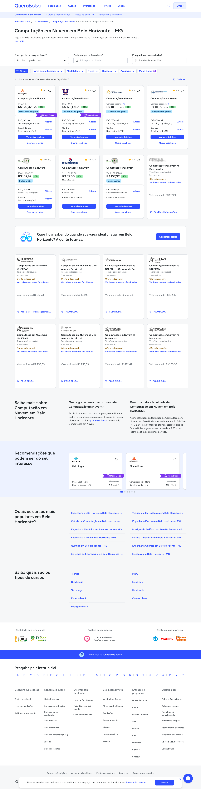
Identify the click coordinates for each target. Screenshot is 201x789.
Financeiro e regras (171, 720)
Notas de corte (82, 14)
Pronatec (136, 742)
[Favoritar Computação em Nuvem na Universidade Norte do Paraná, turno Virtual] (94, 91)
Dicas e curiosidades (113, 706)
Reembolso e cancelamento (168, 713)
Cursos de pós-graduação (51, 713)
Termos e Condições (57, 773)
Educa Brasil (168, 748)
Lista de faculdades (83, 700)
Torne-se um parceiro (143, 773)
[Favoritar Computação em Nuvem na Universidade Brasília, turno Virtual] (50, 160)
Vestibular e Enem (112, 699)
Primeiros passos (170, 706)
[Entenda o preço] (124, 104)
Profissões (108, 713)
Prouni (135, 728)
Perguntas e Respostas (110, 14)
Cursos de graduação (54, 706)
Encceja (136, 756)
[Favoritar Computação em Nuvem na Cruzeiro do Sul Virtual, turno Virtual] (182, 91)
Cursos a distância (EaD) (56, 734)
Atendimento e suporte (173, 727)
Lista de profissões (24, 706)
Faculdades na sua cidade (82, 707)
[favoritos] (168, 5)
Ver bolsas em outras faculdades (165, 182)
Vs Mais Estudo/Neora (173, 741)
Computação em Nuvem (28, 14)
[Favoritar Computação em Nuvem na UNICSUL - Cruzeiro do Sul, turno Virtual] (138, 91)
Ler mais (19, 41)
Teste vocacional (23, 699)
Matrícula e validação (172, 734)
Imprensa (123, 773)
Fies (134, 735)
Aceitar (164, 782)
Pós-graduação (110, 720)
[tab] (121, 492)
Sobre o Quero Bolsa (172, 699)
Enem (135, 707)
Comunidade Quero (82, 714)
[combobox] (100, 60)
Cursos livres (50, 720)
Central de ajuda (112, 654)
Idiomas (107, 727)
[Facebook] (17, 781)
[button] (188, 778)
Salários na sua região (25, 713)
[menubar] (86, 5)
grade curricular (98, 420)
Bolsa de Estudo (22, 21)
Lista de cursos (41, 21)
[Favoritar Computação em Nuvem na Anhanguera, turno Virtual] (50, 91)
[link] (26, 92)
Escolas (47, 741)
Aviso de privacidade (81, 773)
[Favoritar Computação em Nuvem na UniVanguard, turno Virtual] (94, 160)
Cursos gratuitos (52, 748)
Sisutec (135, 749)
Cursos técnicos (51, 727)
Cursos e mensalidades (58, 14)
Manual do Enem (140, 714)
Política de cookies (105, 773)
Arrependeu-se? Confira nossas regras (104, 639)
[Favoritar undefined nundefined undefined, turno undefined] (117, 459)
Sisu (134, 721)
